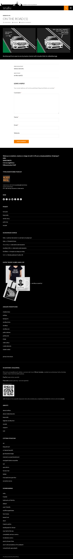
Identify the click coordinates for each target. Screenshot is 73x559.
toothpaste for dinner (9, 527)
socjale (5, 225)
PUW (4, 339)
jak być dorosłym (8, 356)
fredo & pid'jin (7, 524)
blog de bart (6, 447)
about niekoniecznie (9, 414)
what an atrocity (19, 67)
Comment (17, 93)
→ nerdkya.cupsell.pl (36, 283)
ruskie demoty (7, 346)
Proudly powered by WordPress (11, 556)
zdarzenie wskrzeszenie (18, 244)
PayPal (5, 377)
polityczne (6, 336)
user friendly (6, 507)
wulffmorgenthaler (8, 510)
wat (4, 431)
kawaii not (6, 517)
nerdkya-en (6, 15)
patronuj (5, 222)
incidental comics (8, 538)
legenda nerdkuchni (8, 420)
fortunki (5, 211)
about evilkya (7, 410)
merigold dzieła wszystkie (10, 460)
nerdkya (5, 325)
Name (16, 117)
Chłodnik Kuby (11, 241)
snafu (7, 8)
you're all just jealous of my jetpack (13, 544)
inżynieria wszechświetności (11, 457)
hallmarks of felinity (9, 500)
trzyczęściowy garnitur (9, 477)
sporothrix (6, 467)
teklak (4, 474)
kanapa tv (5, 318)
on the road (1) (18, 74)
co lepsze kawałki (8, 450)
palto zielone (6, 332)
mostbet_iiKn (7, 248)
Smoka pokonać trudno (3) (15, 255)
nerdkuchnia (6, 322)
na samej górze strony (20, 185)
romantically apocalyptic (10, 548)
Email (16, 125)
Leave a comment (26, 22)
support (5, 427)
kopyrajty (5, 215)
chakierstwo (6, 312)
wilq (4, 493)
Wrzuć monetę (38, 372)
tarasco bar (6, 470)
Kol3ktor (5, 251)
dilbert (5, 503)
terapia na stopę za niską (17, 251)
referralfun (6, 342)
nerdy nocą (6, 218)
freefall (5, 497)
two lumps (6, 514)
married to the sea (8, 531)
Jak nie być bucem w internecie (14, 188)
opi (4, 464)
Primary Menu (70, 8)
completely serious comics (10, 534)
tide (4, 238)
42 (3, 443)
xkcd (4, 520)
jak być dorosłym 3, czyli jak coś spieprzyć (19, 238)
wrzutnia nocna (7, 481)
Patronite (5, 380)
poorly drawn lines (8, 541)
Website (16, 133)
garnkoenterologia (8, 453)
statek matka (6, 349)
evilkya (15, 22)
